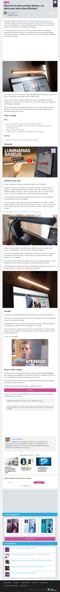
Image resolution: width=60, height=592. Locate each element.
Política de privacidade (11, 585)
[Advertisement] (30, 49)
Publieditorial (25, 582)
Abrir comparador (30, 539)
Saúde (37, 455)
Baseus (31, 455)
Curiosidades (43, 582)
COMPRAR (30, 390)
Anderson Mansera (13, 12)
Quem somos (7, 582)
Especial (34, 582)
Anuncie (16, 582)
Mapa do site (24, 585)
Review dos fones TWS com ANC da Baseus (28, 212)
